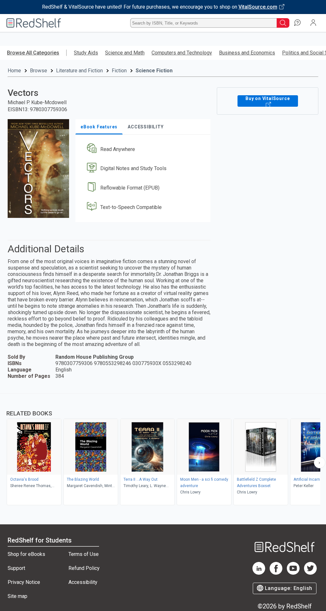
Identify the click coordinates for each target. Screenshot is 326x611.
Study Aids (86, 53)
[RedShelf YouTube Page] (293, 573)
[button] (142, 149)
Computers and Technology (182, 53)
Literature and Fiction (79, 71)
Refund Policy (84, 568)
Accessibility (82, 582)
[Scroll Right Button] (319, 462)
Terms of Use (83, 554)
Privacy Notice (24, 582)
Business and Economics (247, 53)
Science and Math (125, 53)
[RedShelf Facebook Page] (276, 573)
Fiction (119, 71)
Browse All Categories (33, 53)
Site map (17, 596)
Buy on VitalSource (267, 98)
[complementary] (163, 450)
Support (16, 568)
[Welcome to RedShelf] (34, 23)
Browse (38, 71)
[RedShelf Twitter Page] (310, 573)
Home (14, 71)
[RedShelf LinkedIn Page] (258, 573)
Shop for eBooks (26, 554)
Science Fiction (154, 71)
